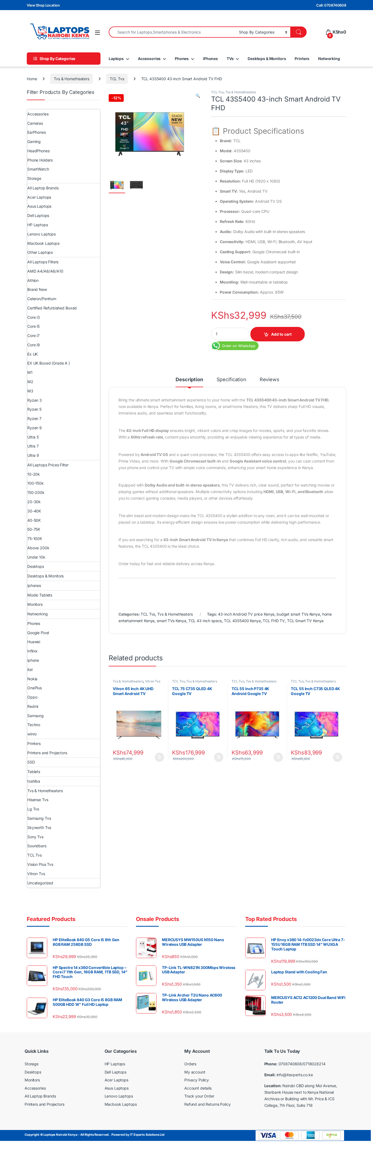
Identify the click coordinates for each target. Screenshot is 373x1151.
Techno (33, 724)
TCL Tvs (117, 78)
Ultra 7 (33, 446)
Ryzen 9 (34, 427)
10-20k (33, 474)
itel (29, 669)
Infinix (32, 651)
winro (32, 734)
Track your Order (199, 1096)
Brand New (37, 289)
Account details (198, 1088)
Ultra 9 (33, 455)
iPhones (210, 58)
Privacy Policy (196, 1080)
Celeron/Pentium (41, 298)
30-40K (34, 511)
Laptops (116, 58)
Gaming (34, 141)
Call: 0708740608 (331, 5)
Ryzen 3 (34, 400)
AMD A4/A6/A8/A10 (45, 271)
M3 (30, 391)
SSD (31, 762)
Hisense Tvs (37, 799)
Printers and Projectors (47, 752)
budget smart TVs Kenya (298, 614)
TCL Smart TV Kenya (305, 620)
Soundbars (36, 845)
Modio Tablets (39, 595)
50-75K (33, 529)
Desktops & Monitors (267, 58)
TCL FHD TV (274, 620)
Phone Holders (40, 160)
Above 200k (38, 547)
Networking (329, 58)
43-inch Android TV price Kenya (246, 614)
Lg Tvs (33, 809)
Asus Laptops (39, 206)
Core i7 (33, 335)
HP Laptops (37, 224)
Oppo (32, 697)
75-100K (34, 538)
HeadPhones (38, 150)
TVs (230, 58)
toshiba (33, 781)
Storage (34, 178)
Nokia (32, 678)
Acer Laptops (39, 197)
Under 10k (36, 557)
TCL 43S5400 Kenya (242, 620)
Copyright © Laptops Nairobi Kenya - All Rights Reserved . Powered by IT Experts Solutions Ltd (94, 1135)
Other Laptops (40, 252)
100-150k (35, 483)
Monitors (35, 604)
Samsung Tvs (39, 818)
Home (32, 78)
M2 (30, 381)
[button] (198, 96)
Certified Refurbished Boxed (52, 308)
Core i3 (33, 317)
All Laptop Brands (43, 188)
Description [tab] (189, 379)
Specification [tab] (231, 379)
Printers (302, 58)
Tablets (33, 771)
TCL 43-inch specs (205, 620)
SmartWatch (38, 169)
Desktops (35, 566)
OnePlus (34, 687)
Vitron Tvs (152, 681)
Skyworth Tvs (39, 827)
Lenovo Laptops (41, 234)
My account (194, 1072)
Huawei (33, 641)
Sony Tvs (35, 836)
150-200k (36, 492)
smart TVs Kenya (171, 620)
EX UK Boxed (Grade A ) (48, 363)
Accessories (149, 58)
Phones (182, 58)
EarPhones (36, 132)
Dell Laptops (38, 215)
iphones (34, 585)
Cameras (35, 123)
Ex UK (32, 354)
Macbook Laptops (43, 243)
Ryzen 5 (34, 409)
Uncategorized (40, 883)
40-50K (34, 520)
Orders (190, 1063)
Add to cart (281, 334)
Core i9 (33, 344)
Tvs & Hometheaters (71, 78)
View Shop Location (43, 5)
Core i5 (33, 326)
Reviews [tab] (269, 379)
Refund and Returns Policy (207, 1104)
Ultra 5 (33, 437)
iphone (33, 660)
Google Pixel (38, 632)
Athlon (33, 280)
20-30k (34, 501)
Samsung (35, 715)
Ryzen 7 (34, 418)
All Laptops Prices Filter (48, 465)
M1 (29, 372)
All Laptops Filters (42, 262)
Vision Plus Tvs (40, 864)
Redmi (32, 706)
